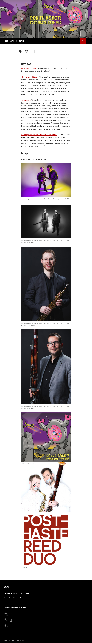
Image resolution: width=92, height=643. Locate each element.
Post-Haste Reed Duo (14, 40)
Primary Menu (89, 41)
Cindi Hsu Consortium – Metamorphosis (19, 593)
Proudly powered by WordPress (14, 640)
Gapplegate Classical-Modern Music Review (39, 134)
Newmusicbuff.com (29, 68)
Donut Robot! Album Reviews (15, 598)
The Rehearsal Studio (30, 77)
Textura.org (26, 100)
